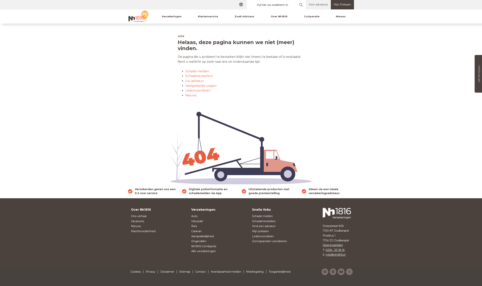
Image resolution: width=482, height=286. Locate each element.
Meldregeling (255, 271)
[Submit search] (301, 4)
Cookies (135, 271)
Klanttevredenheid (143, 231)
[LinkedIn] (333, 271)
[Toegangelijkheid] (241, 4)
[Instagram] (349, 271)
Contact (200, 271)
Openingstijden (333, 245)
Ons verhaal (138, 216)
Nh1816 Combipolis (203, 246)
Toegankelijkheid (280, 271)
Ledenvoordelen (197, 90)
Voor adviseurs (318, 4)
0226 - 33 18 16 (335, 250)
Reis (194, 226)
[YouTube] (341, 271)
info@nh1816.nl (335, 254)
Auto (194, 216)
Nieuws (190, 95)
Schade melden (197, 71)
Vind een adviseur (263, 226)
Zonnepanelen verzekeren (269, 241)
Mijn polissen (260, 231)
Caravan (196, 231)
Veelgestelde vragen (201, 86)
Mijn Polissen (342, 4)
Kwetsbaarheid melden (226, 271)
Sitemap (184, 271)
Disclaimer (167, 271)
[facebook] (325, 271)
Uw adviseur (194, 81)
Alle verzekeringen (203, 251)
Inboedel (197, 221)
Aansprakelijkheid (202, 236)
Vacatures (137, 221)
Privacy (150, 271)
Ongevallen (198, 241)
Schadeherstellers (199, 76)
